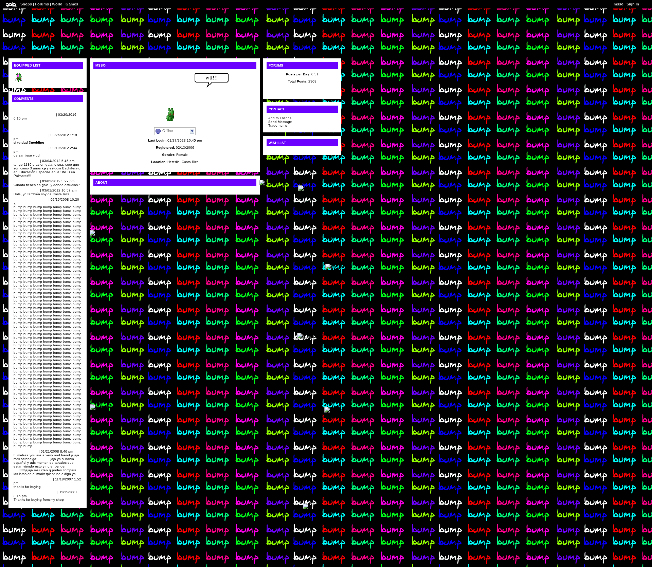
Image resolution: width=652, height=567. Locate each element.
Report (49, 114)
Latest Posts (302, 88)
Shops (26, 4)
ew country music (28, 114)
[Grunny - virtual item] (19, 81)
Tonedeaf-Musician (29, 492)
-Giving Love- (25, 199)
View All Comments (30, 107)
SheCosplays (25, 135)
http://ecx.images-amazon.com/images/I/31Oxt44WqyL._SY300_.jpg (46, 125)
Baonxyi (20, 161)
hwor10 (20, 451)
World (57, 4)
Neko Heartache (27, 479)
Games (72, 4)
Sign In (633, 4)
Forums (42, 4)
